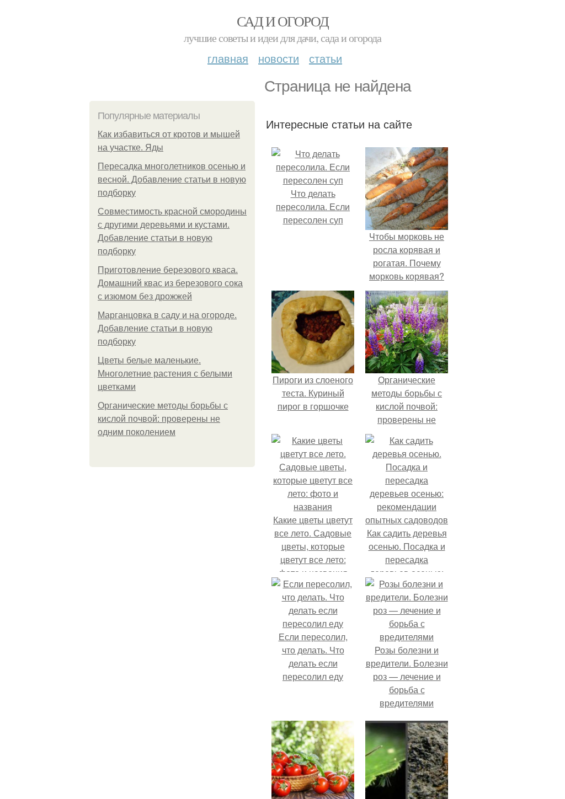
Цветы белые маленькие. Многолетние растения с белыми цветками (165, 374)
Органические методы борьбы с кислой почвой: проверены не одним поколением (163, 419)
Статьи (325, 58)
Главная (227, 58)
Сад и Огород (283, 21)
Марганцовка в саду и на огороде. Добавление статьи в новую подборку (167, 328)
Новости (278, 58)
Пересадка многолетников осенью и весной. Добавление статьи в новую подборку (172, 179)
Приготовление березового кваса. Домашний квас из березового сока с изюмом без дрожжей (170, 283)
